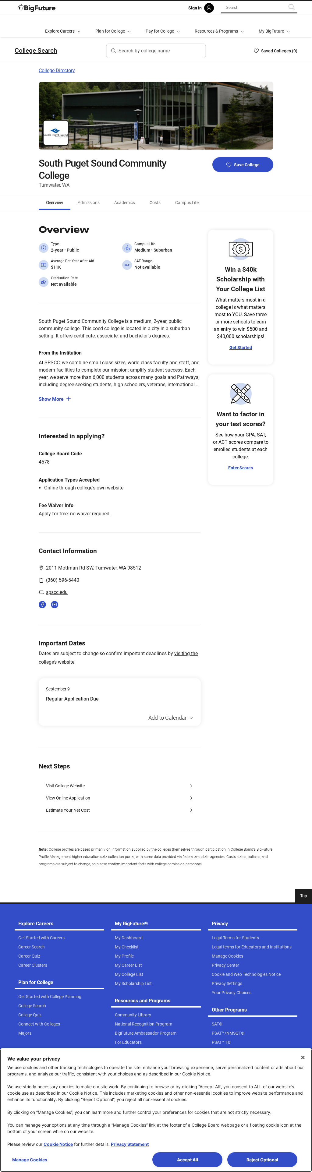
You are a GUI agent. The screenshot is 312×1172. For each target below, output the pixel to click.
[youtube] (54, 604)
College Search (36, 50)
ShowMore (51, 399)
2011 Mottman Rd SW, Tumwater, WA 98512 (93, 568)
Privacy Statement (130, 1144)
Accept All (187, 1159)
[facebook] (42, 604)
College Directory (57, 70)
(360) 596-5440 (62, 580)
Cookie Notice (58, 1144)
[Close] (303, 1057)
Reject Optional (262, 1159)
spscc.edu (57, 592)
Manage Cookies (29, 1159)
